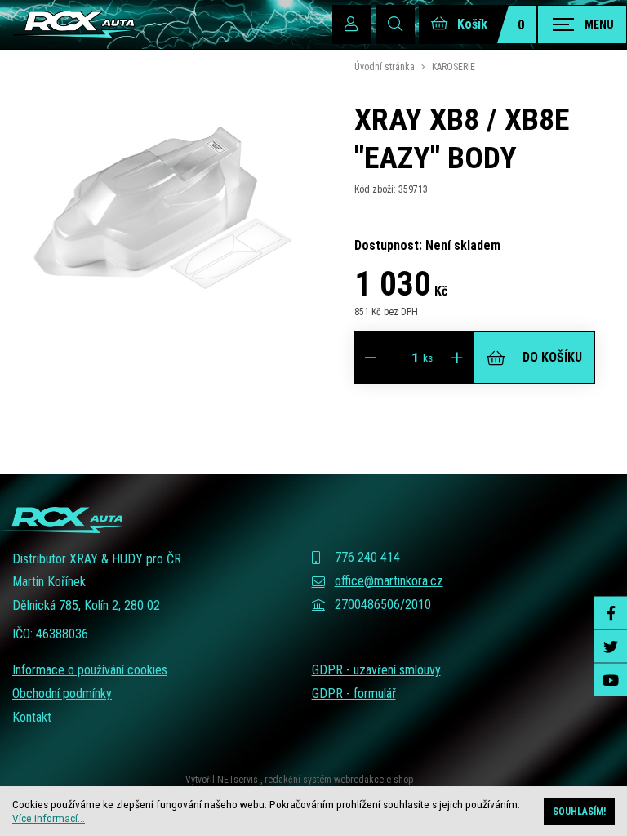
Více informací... (48, 818)
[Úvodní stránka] (73, 24)
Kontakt (31, 717)
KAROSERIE (453, 67)
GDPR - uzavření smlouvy (376, 670)
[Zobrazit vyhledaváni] (395, 24)
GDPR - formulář (354, 693)
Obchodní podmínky (62, 693)
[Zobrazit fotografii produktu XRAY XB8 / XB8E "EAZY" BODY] (163, 358)
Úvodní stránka (384, 67)
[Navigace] (582, 24)
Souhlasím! (579, 811)
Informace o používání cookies (89, 670)
